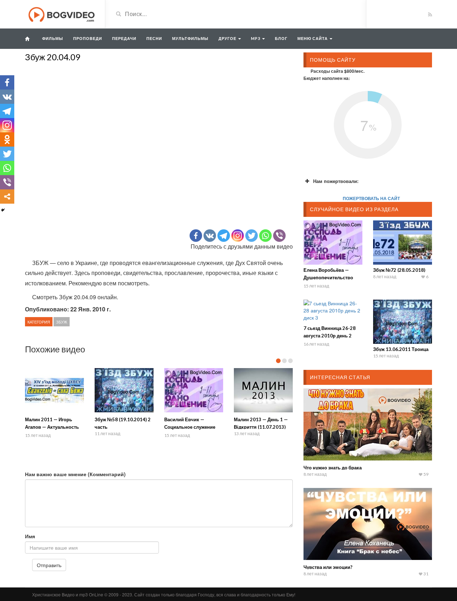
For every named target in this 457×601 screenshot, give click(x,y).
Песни (154, 38)
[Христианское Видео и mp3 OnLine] (62, 13)
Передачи (124, 38)
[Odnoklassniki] (7, 139)
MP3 (256, 38)
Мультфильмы (190, 38)
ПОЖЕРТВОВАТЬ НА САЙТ (371, 198)
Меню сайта (313, 38)
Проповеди (87, 38)
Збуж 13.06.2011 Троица (400, 349)
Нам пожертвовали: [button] (335, 181)
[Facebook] (196, 235)
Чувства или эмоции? (327, 567)
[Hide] (3, 210)
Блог (281, 38)
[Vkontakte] (210, 235)
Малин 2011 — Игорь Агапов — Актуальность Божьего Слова (52, 427)
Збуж (61, 322)
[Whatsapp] (265, 235)
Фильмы (52, 38)
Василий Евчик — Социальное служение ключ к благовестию (189, 427)
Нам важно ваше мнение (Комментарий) (75, 474)
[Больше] (7, 196)
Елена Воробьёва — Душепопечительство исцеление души (328, 277)
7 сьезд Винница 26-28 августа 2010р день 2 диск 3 (329, 335)
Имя (30, 536)
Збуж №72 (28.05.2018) (399, 270)
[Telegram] (223, 235)
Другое (228, 38)
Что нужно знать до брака (332, 467)
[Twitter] (251, 235)
